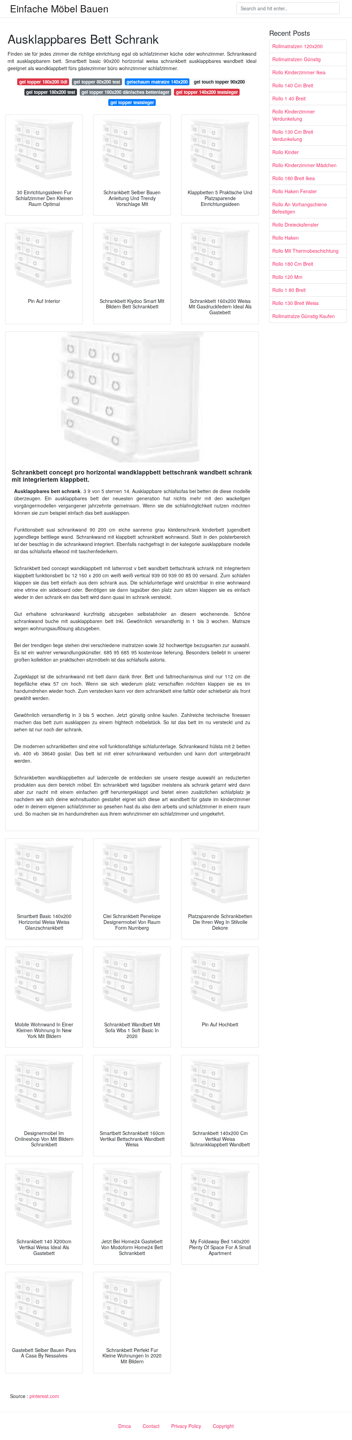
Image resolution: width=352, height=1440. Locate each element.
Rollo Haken (285, 237)
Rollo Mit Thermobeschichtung (305, 250)
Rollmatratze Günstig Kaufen (303, 316)
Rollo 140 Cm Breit (292, 85)
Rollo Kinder (285, 152)
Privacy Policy (186, 1425)
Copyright (223, 1425)
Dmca (124, 1425)
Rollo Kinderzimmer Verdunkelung (293, 115)
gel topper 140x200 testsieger (207, 92)
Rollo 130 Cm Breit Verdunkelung (292, 135)
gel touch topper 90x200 (219, 81)
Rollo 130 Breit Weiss (295, 302)
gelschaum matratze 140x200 (157, 81)
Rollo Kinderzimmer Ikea (299, 72)
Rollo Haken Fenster (294, 191)
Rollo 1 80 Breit (289, 289)
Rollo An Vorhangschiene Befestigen (299, 208)
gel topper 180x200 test (50, 92)
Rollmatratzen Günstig (296, 59)
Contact (151, 1425)
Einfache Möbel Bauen (59, 8)
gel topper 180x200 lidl (43, 81)
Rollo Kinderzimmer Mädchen (304, 165)
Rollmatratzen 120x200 (297, 46)
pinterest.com (44, 1396)
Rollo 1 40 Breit (289, 98)
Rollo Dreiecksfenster (295, 224)
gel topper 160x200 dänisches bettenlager (125, 92)
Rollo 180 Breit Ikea (293, 178)
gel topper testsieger (132, 102)
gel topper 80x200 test (97, 81)
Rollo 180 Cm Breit (292, 263)
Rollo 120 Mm (287, 276)
